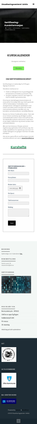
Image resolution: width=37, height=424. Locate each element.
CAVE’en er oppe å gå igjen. (10, 314)
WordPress (25, 410)
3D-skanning (5, 325)
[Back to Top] (18, 421)
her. (21, 254)
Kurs (9, 28)
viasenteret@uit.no (28, 138)
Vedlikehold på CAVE (7, 318)
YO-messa (4, 321)
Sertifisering (16, 28)
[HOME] (6, 28)
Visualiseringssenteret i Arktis (14, 4)
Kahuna (18, 410)
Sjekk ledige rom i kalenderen (12, 254)
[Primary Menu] (33, 4)
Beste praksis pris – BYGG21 (10, 311)
